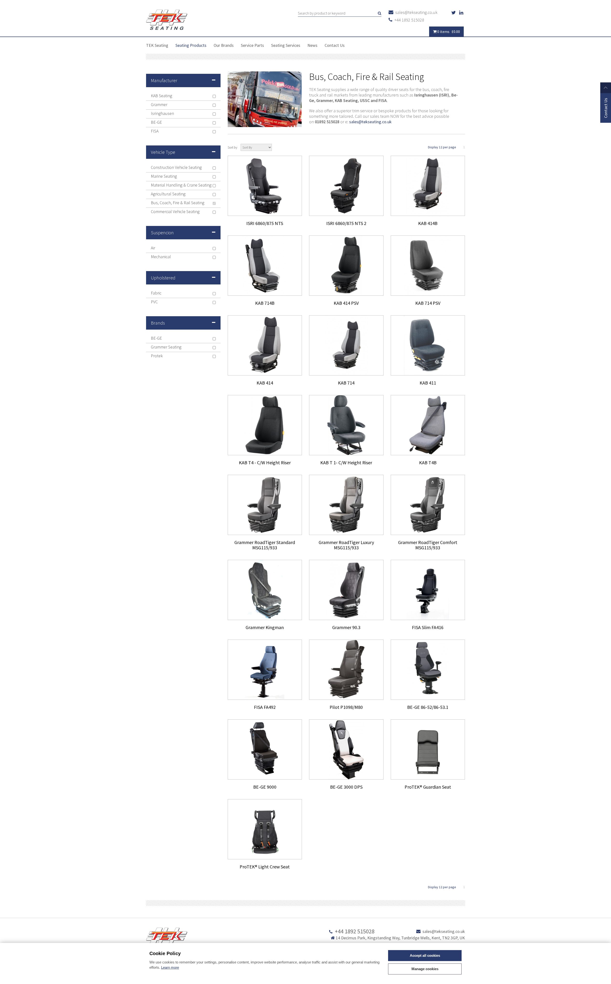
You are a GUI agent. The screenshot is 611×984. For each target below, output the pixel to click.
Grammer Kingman (265, 627)
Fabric (156, 293)
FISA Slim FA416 (427, 627)
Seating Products (190, 45)
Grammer (159, 105)
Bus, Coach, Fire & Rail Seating (177, 203)
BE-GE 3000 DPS (346, 787)
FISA (154, 131)
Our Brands (224, 45)
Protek (157, 356)
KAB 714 (346, 383)
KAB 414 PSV (346, 303)
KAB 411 (428, 383)
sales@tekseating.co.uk (415, 12)
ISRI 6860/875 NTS (264, 223)
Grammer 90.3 (346, 627)
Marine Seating (164, 176)
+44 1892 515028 (408, 20)
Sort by (232, 147)
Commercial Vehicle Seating (175, 212)
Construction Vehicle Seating (176, 168)
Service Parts (252, 45)
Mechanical (161, 257)
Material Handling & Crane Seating (181, 185)
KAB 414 (265, 383)
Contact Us (335, 45)
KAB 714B (264, 303)
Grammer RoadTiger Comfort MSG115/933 (427, 545)
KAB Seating (161, 96)
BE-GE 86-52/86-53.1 (427, 707)
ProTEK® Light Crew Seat (265, 867)
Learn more (170, 967)
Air (153, 248)
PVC (154, 302)
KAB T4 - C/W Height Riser (265, 462)
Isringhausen (162, 114)
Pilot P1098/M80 (346, 707)
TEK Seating (157, 45)
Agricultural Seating (168, 194)
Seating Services (285, 45)
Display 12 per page (442, 147)
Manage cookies (424, 969)
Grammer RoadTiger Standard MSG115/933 (264, 545)
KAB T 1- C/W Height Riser (346, 462)
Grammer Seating (166, 347)
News (312, 45)
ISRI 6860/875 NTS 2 (346, 223)
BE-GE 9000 (264, 787)
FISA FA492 (265, 707)
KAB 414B (427, 223)
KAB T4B (428, 462)
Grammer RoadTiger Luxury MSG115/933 (346, 545)
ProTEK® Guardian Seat (428, 787)
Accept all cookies (425, 955)
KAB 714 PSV (427, 303)
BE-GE (156, 122)
